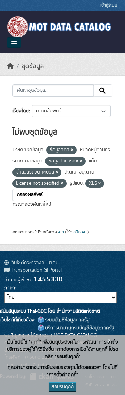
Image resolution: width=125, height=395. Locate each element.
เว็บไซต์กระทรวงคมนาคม (33, 262)
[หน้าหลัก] (10, 66)
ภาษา (9, 287)
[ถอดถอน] (72, 150)
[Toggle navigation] (14, 42)
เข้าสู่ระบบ (108, 5)
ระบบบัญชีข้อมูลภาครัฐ (67, 319)
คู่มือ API (80, 232)
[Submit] (102, 90)
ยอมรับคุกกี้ (62, 386)
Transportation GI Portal (36, 270)
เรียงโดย (20, 110)
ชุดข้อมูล (33, 66)
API (61, 232)
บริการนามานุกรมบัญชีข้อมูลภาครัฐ (79, 327)
